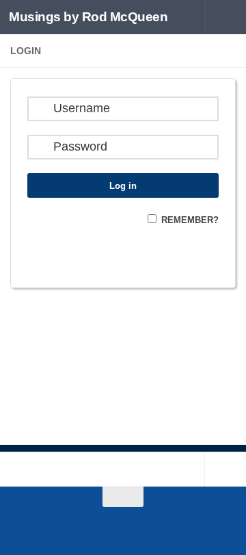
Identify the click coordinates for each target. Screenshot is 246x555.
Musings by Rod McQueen (88, 17)
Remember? (190, 220)
